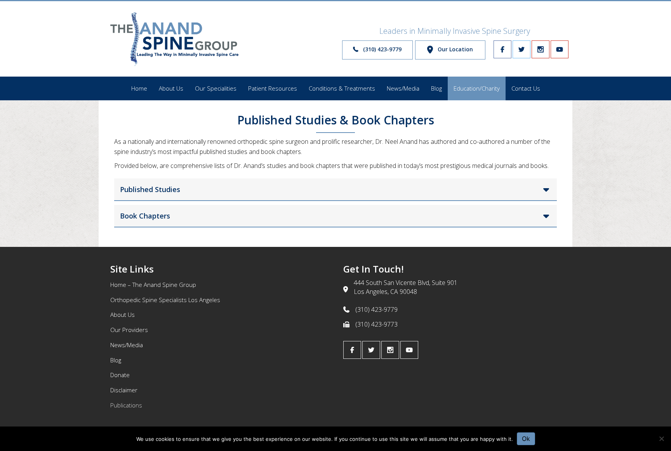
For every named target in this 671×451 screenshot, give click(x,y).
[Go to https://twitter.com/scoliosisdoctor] (521, 49)
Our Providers (129, 330)
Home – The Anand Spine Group (153, 284)
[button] (377, 49)
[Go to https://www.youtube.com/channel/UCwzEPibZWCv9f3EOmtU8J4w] (559, 49)
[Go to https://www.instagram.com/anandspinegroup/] (540, 49)
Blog (115, 360)
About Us (122, 314)
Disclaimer (123, 390)
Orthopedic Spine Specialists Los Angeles (165, 300)
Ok (526, 438)
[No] (661, 438)
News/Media (126, 345)
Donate (120, 375)
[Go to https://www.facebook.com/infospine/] (502, 49)
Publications (126, 405)
